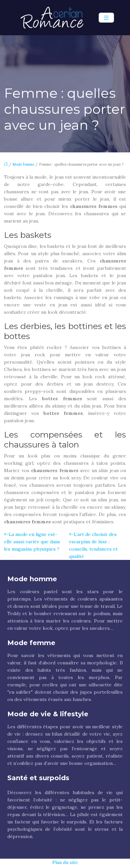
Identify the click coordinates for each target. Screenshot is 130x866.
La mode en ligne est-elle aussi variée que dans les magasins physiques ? (32, 541)
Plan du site (65, 862)
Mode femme (23, 164)
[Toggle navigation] (106, 18)
